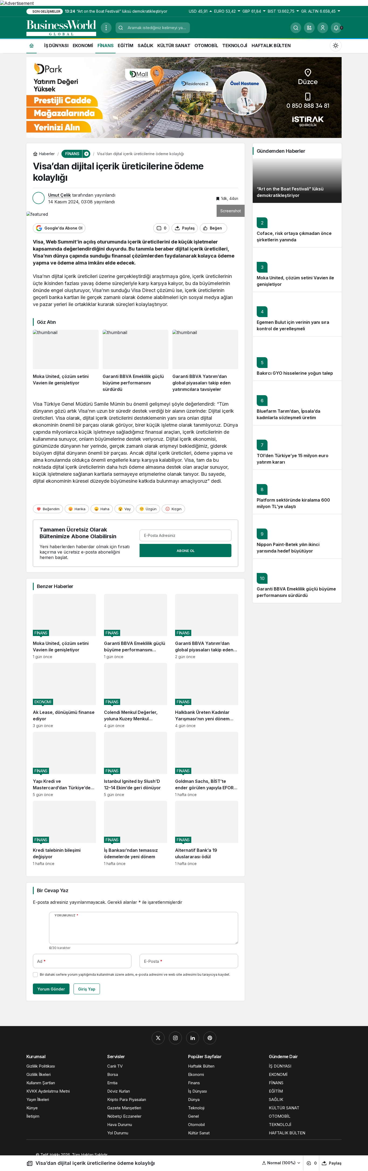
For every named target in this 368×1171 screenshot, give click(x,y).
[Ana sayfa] (31, 45)
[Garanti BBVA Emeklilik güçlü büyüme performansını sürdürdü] (135, 361)
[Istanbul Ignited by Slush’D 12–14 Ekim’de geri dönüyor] (135, 764)
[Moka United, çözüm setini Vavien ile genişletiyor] (66, 361)
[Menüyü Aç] (106, 27)
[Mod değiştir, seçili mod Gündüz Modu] (336, 45)
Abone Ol (186, 550)
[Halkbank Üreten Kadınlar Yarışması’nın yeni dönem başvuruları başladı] (206, 695)
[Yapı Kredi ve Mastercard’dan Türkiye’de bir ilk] (64, 764)
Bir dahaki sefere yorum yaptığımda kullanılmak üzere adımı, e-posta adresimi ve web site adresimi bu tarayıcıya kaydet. (135, 974)
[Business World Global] (61, 27)
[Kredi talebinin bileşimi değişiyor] (64, 833)
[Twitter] (158, 1037)
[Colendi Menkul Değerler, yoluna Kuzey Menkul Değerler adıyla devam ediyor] (135, 695)
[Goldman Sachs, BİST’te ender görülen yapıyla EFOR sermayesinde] (206, 764)
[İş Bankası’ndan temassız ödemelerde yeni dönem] (135, 833)
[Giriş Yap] (322, 27)
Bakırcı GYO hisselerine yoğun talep (295, 373)
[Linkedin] (192, 1037)
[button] (309, 27)
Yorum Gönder (51, 989)
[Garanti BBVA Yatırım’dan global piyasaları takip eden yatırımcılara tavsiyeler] (205, 361)
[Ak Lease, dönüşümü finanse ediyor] (64, 695)
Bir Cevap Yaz (52, 890)
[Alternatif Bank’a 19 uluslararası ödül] (206, 833)
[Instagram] (175, 1037)
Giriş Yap (86, 989)
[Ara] (295, 27)
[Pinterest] (209, 1037)
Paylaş (335, 1163)
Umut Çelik (59, 195)
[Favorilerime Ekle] (233, 228)
